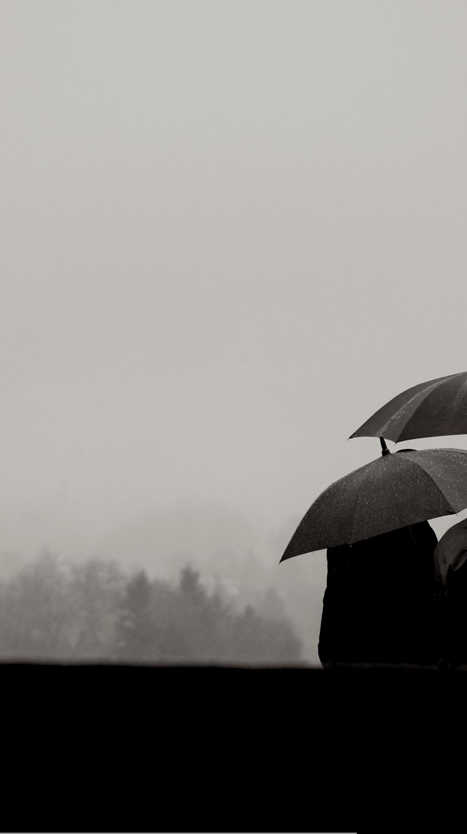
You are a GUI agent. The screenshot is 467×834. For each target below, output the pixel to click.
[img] (233, 417)
